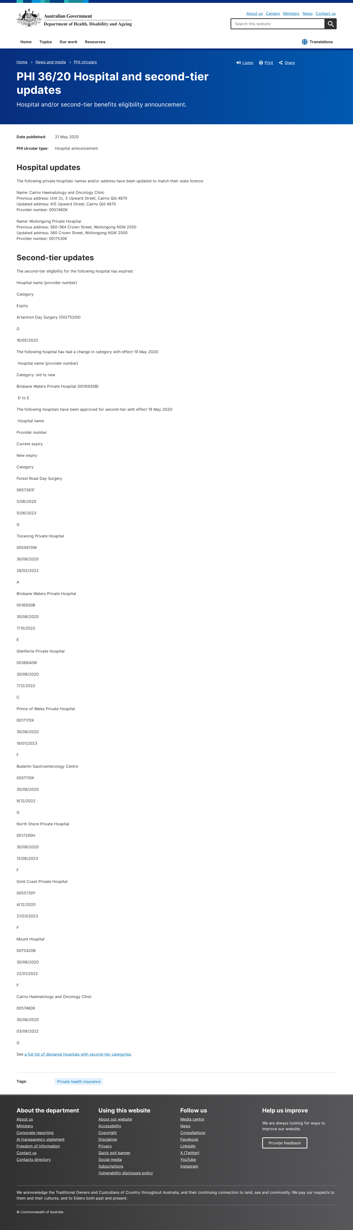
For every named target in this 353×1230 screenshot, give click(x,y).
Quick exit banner (114, 1152)
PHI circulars (85, 61)
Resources (95, 41)
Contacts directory (34, 1159)
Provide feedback (285, 1143)
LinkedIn (187, 1146)
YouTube (188, 1159)
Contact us (326, 13)
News (308, 13)
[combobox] (278, 23)
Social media (110, 1159)
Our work (68, 41)
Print (269, 62)
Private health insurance (79, 1081)
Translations (321, 41)
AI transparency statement (41, 1139)
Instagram (189, 1166)
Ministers (291, 13)
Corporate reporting (35, 1132)
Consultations (192, 1132)
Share (290, 62)
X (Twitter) (190, 1152)
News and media (51, 61)
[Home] (74, 18)
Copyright (107, 1132)
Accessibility (109, 1125)
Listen (248, 62)
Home (26, 41)
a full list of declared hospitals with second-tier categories (77, 1054)
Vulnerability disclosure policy (125, 1173)
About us (254, 13)
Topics (45, 41)
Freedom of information (38, 1146)
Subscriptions (110, 1166)
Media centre (192, 1119)
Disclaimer (107, 1139)
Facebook (189, 1139)
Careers (273, 13)
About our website (115, 1119)
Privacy (105, 1146)
